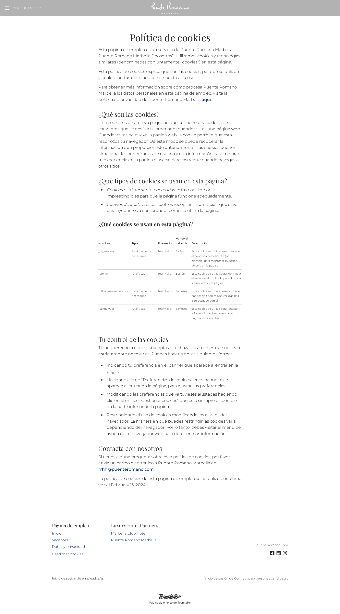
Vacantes (60, 540)
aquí (206, 99)
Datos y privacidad (68, 546)
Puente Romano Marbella (134, 540)
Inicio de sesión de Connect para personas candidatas (246, 578)
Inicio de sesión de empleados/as (78, 578)
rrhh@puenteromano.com (126, 469)
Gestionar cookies (67, 554)
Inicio (56, 533)
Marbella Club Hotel (128, 533)
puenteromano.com (272, 545)
